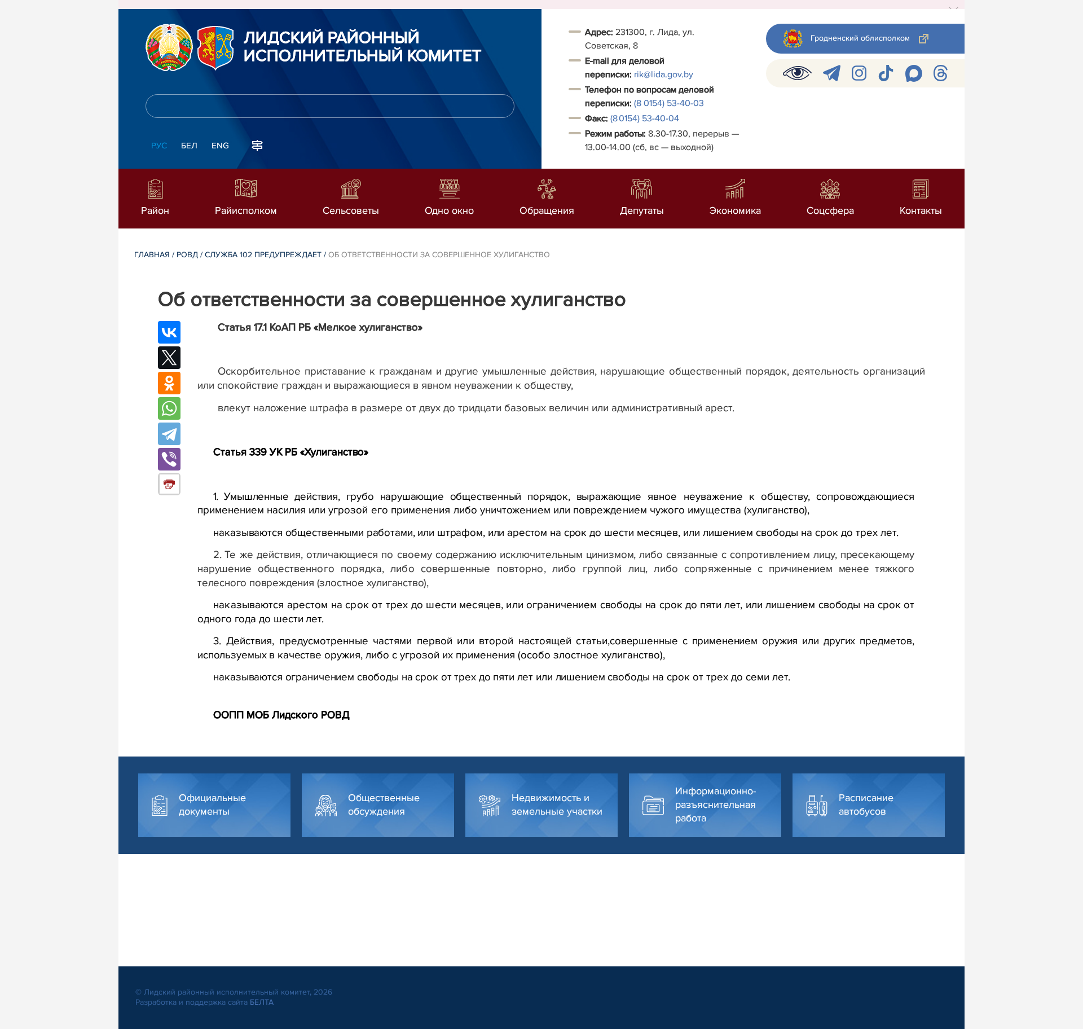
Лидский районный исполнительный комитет (363, 47)
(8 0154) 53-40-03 (669, 103)
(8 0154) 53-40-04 (644, 118)
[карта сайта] (257, 144)
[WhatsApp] (169, 408)
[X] (169, 357)
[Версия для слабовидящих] (797, 73)
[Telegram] (831, 73)
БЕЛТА (262, 1002)
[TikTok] (886, 73)
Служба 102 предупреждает (263, 255)
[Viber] (169, 459)
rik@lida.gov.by (664, 74)
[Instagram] (859, 73)
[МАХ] (913, 73)
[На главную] (169, 47)
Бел (189, 145)
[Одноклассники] (169, 383)
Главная (152, 255)
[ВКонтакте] (169, 332)
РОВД (187, 255)
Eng (220, 145)
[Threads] (941, 73)
